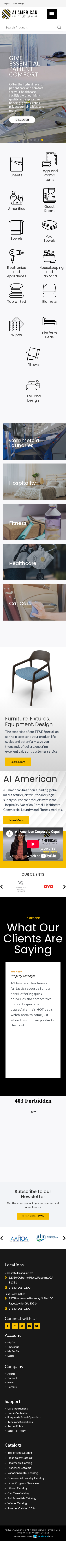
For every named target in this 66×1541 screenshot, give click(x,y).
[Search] (59, 27)
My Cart (12, 1342)
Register (7, 4)
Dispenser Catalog (19, 1467)
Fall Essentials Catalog (22, 1498)
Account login (18, 4)
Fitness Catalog (17, 1488)
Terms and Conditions (20, 1421)
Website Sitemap (40, 1532)
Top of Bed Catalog (20, 1452)
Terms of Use (53, 1529)
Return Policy (15, 1426)
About (11, 1373)
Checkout (13, 1346)
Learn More (18, 761)
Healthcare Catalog (20, 1462)
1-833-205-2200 (19, 1287)
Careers (12, 1386)
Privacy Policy (24, 1532)
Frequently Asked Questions (24, 1417)
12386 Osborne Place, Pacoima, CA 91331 (31, 1280)
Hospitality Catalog (20, 1457)
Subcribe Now (33, 1216)
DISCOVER (22, 119)
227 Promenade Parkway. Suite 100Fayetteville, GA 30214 (31, 1300)
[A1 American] (21, 13)
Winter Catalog (17, 1503)
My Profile (13, 1351)
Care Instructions (18, 1408)
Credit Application (18, 1412)
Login (11, 1355)
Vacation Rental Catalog (23, 1473)
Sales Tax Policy (16, 1430)
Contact (12, 1378)
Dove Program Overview (23, 1483)
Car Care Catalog (18, 1493)
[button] (24, 140)
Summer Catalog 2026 (22, 1508)
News (11, 1382)
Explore (18, 448)
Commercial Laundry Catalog (26, 1478)
